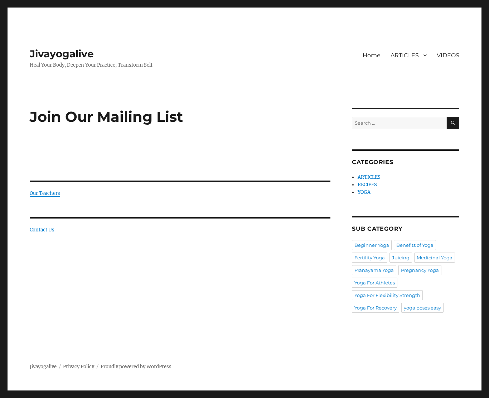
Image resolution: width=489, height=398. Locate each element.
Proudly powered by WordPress (136, 367)
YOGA (364, 192)
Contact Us (42, 230)
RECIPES (367, 185)
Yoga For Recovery (375, 308)
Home (372, 55)
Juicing (401, 257)
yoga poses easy (422, 308)
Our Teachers (45, 193)
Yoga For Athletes (374, 283)
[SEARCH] (453, 123)
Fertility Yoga (369, 257)
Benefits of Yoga (415, 245)
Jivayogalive (62, 54)
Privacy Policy (78, 367)
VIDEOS (448, 55)
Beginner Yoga (371, 245)
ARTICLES (405, 55)
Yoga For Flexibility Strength (387, 295)
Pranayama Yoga (374, 270)
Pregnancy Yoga (420, 270)
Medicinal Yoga (434, 257)
